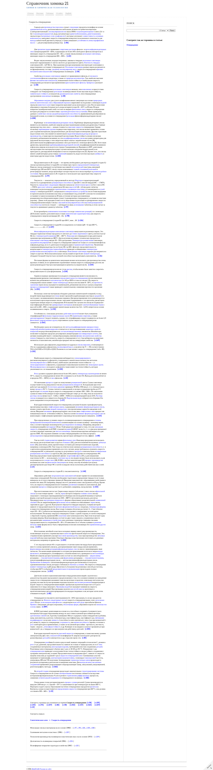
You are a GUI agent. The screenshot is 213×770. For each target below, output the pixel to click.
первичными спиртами (81, 316)
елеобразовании (65, 673)
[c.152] (95, 487)
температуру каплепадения (88, 373)
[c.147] (80, 705)
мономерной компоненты (51, 422)
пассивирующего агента (88, 334)
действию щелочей (71, 314)
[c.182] (86, 678)
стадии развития (50, 440)
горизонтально (61, 189)
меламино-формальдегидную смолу (90, 407)
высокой (62, 202)
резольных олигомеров (51, 76)
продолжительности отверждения (74, 278)
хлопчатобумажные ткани (93, 305)
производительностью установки (74, 111)
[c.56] (100, 256)
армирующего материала (62, 305)
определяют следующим (48, 185)
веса (53, 378)
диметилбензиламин (78, 34)
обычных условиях (76, 564)
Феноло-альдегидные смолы (55, 600)
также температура (60, 282)
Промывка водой (63, 587)
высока (69, 269)
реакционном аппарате (71, 385)
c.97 (75, 728)
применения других (98, 524)
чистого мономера (62, 431)
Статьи (30, 13)
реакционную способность (62, 182)
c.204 (71, 741)
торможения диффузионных (78, 676)
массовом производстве (68, 536)
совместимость (89, 36)
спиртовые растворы (68, 49)
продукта (78, 451)
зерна (63, 493)
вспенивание (79, 205)
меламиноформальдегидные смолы (59, 123)
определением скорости (66, 689)
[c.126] (80, 220)
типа (100, 644)
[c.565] (89, 705)
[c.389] (44, 607)
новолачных (87, 89)
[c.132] (33, 351)
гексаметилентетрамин (50, 558)
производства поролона (53, 27)
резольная (71, 116)
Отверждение (132, 45)
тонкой (76, 169)
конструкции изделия (60, 647)
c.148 (88, 728)
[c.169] (97, 340)
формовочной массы (71, 507)
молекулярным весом (57, 31)
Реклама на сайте (45, 769)
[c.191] (41, 705)
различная (73, 485)
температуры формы (97, 507)
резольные (58, 91)
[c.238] (33, 118)
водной (103, 103)
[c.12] (32, 707)
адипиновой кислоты (38, 29)
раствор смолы (36, 396)
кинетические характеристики (78, 214)
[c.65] (69, 56)
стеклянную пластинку (76, 189)
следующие (74, 27)
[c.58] (77, 71)
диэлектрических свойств (70, 94)
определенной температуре (88, 165)
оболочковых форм (71, 604)
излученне (62, 516)
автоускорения (36, 436)
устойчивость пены (85, 40)
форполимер (95, 556)
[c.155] (33, 705)
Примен (33, 604)
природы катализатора (75, 78)
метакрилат (51, 427)
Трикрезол (90, 83)
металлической (77, 167)
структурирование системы (93, 671)
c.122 (77, 745)
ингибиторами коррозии (48, 329)
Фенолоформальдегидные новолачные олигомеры (54, 231)
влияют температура (38, 567)
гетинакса (66, 442)
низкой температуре (92, 254)
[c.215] (99, 416)
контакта (58, 507)
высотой (73, 187)
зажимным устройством (52, 520)
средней (55, 114)
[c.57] (62, 400)
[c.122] (58, 156)
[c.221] (37, 289)
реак (47, 642)
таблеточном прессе (83, 185)
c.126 (83, 728)
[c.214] (38, 527)
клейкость (99, 154)
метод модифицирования (76, 327)
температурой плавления (46, 236)
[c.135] (97, 703)
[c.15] (32, 467)
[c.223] (63, 540)
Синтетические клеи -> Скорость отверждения (50, 720)
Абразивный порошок (62, 103)
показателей (55, 636)
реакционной (76, 382)
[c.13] (65, 378)
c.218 (92, 728)
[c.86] (66, 43)
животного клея (44, 105)
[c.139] (51, 227)
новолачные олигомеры (39, 240)
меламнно (48, 411)
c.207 (67, 732)
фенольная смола (63, 502)
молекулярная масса (39, 362)
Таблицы (49, 13)
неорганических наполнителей (64, 476)
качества (67, 533)
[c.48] (64, 705)
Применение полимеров (39, 562)
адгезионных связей (38, 616)
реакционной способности (69, 114)
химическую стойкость (39, 94)
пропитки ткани (43, 49)
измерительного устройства (76, 191)
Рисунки (39, 13)
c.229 (97, 737)
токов (86, 658)
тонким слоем (86, 493)
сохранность (65, 622)
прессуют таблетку (45, 187)
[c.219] (49, 705)
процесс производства (94, 460)
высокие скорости (76, 127)
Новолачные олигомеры (77, 251)
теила (57, 296)
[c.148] (83, 471)
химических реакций (83, 211)
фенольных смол (78, 109)
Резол (36, 373)
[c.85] (84, 638)
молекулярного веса (50, 251)
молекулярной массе (65, 347)
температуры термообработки (54, 249)
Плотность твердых (92, 63)
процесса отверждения (39, 287)
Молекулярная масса (38, 367)
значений (62, 154)
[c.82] (49, 593)
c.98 (79, 728)
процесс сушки (71, 682)
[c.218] (65, 271)
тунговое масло (64, 458)
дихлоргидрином (37, 318)
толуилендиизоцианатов (42, 34)
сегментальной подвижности (49, 678)
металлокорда (98, 553)
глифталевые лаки (88, 411)
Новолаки (71, 236)
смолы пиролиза (84, 345)
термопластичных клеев (80, 660)
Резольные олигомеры (74, 67)
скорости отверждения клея (71, 656)
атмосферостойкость (52, 627)
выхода (33, 40)
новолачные (46, 96)
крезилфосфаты (74, 456)
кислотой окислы (77, 589)
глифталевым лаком (56, 407)
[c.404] (87, 629)
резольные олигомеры (91, 54)
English (68, 13)
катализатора (56, 280)
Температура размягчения (82, 240)
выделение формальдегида (78, 134)
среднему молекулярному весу (64, 69)
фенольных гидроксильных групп (56, 316)
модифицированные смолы (74, 138)
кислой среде (79, 602)
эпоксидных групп (96, 365)
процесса (49, 382)
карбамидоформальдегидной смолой (64, 145)
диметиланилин (93, 34)
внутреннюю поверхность (54, 500)
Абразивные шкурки (42, 100)
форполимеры (36, 549)
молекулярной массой (74, 202)
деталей (46, 638)
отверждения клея (37, 651)
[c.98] (67, 216)
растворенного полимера (72, 425)
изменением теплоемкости (58, 211)
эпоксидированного (83, 358)
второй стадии (42, 671)
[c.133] (60, 369)
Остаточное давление (56, 387)
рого (32, 624)
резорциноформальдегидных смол (64, 549)
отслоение (44, 391)
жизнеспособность (81, 622)
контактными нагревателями (62, 658)
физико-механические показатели (43, 80)
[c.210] (91, 265)
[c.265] (43, 322)
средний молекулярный (39, 242)
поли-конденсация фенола (51, 602)
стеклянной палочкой (87, 169)
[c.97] (47, 176)
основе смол (49, 460)
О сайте (59, 13)
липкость (55, 620)
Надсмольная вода (74, 398)
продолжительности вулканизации (66, 569)
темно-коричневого (80, 234)
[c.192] (53, 309)
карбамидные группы (47, 129)
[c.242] (72, 705)
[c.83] (97, 436)
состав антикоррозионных (71, 331)
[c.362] (55, 667)
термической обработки (83, 245)
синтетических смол (44, 103)
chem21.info (35, 769)
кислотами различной (83, 582)
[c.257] (50, 571)
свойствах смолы (45, 114)
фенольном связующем (56, 462)
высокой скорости (66, 633)
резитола (94, 687)
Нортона (78, 180)
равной (69, 429)
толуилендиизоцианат (85, 31)
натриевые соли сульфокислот (54, 36)
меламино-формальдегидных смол (90, 413)
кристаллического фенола (75, 83)
